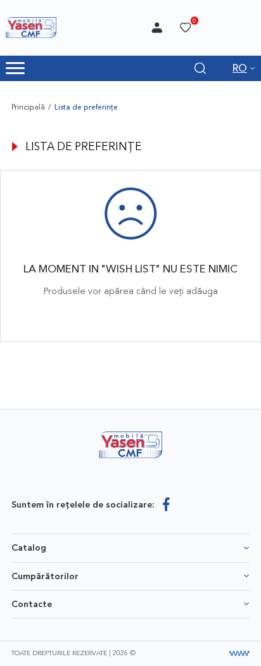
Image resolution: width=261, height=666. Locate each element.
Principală (28, 107)
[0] (185, 27)
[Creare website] (239, 653)
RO (239, 68)
